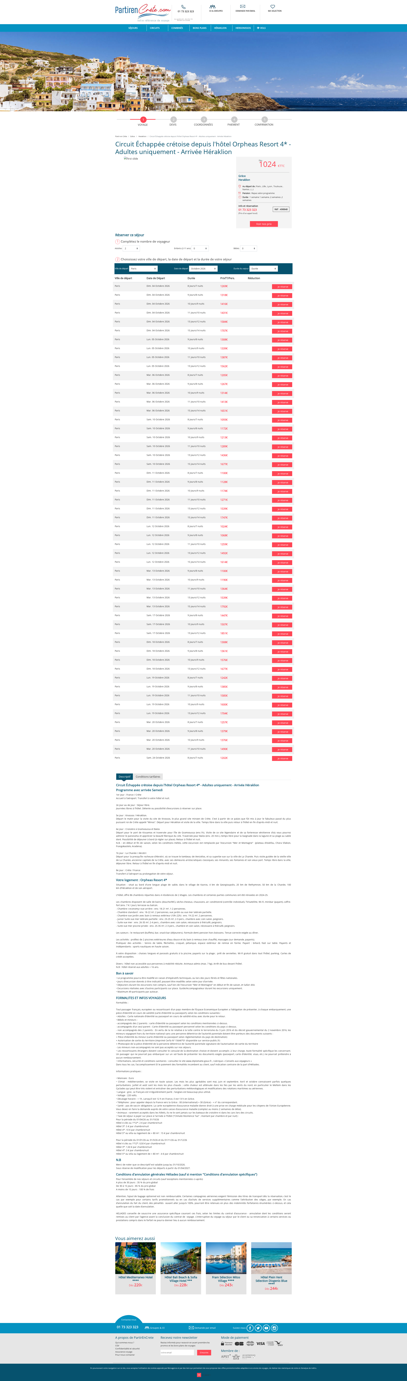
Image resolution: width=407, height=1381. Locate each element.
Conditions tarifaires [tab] (148, 776)
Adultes (118, 248)
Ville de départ (121, 268)
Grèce (132, 136)
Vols (263, 27)
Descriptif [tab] (124, 776)
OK (199, 1375)
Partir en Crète (121, 136)
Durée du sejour (241, 268)
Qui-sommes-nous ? (124, 1342)
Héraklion (220, 27)
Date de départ (181, 268)
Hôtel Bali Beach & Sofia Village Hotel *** (181, 1279)
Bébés (236, 248)
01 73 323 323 (186, 11)
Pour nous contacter (125, 1354)
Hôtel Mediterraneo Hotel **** (136, 1279)
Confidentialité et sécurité (127, 1348)
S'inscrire (204, 1352)
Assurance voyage (123, 1351)
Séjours (137, 27)
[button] (124, 192)
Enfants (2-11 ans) (182, 248)
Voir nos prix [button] (264, 224)
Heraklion (142, 136)
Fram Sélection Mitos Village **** (226, 1279)
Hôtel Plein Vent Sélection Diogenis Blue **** (271, 1280)
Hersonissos (243, 27)
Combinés (177, 27)
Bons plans (200, 27)
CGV (117, 1345)
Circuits (155, 27)
